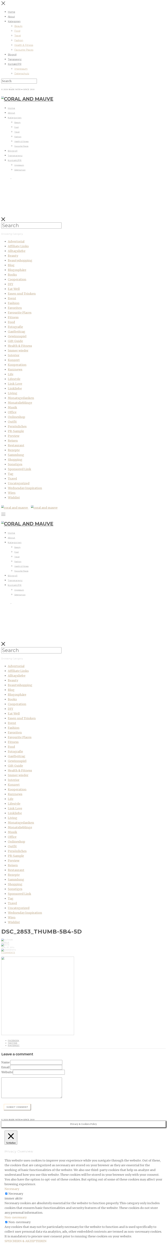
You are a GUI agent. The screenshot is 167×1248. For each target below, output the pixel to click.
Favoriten (15, 308)
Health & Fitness (23, 45)
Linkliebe (15, 388)
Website (7, 1072)
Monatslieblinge (20, 403)
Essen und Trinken (22, 293)
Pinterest (14, 1045)
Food (17, 30)
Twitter (12, 1043)
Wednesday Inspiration (25, 488)
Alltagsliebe (16, 251)
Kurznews (15, 369)
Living (12, 393)
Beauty (18, 26)
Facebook (13, 1040)
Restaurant (16, 445)
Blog (11, 265)
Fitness (13, 317)
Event (12, 298)
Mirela (5, 942)
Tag (10, 474)
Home (11, 11)
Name (5, 1062)
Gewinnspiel (17, 336)
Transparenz (15, 59)
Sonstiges (15, 464)
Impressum (21, 68)
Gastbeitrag (16, 331)
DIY (10, 284)
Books (12, 275)
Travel (17, 35)
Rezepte (14, 450)
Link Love (15, 384)
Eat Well (14, 289)
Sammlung (16, 455)
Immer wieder (18, 350)
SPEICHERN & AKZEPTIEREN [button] (25, 1241)
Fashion (18, 40)
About (11, 16)
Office (12, 412)
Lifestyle (14, 379)
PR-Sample (16, 431)
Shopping (15, 459)
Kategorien (14, 21)
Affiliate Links (18, 246)
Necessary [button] (12, 1189)
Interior (13, 355)
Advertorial (16, 241)
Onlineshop (16, 417)
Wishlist (14, 497)
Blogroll (12, 54)
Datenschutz (21, 73)
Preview (13, 436)
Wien (11, 493)
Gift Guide (15, 341)
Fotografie (15, 327)
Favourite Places (23, 49)
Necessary (15, 1194)
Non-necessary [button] (16, 1217)
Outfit (12, 422)
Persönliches (17, 426)
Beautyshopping (20, 260)
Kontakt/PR (14, 64)
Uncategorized (19, 483)
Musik (12, 407)
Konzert (14, 360)
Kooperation (17, 365)
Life (10, 374)
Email (5, 1067)
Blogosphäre (17, 270)
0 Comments (8, 952)
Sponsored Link (19, 469)
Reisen (13, 440)
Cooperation (17, 279)
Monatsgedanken (21, 398)
